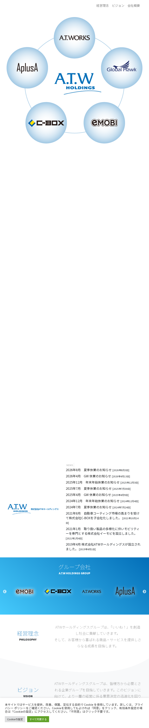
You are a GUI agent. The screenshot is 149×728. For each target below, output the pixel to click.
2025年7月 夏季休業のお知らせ (89, 488)
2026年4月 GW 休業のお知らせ (89, 476)
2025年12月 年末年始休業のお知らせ (93, 482)
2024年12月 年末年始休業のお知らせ (93, 500)
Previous (5, 591)
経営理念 (102, 5)
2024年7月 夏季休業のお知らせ (89, 507)
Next (144, 591)
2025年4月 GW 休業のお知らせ (89, 494)
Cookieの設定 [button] (15, 719)
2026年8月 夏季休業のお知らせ (89, 469)
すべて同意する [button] (38, 719)
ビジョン (118, 5)
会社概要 (133, 5)
